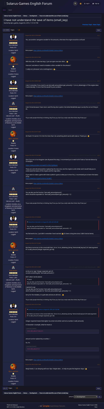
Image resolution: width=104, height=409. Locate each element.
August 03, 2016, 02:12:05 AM (33, 188)
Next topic (96, 24)
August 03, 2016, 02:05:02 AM (33, 81)
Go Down (6, 30)
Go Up (5, 388)
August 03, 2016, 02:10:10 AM (33, 131)
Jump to (71, 396)
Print (98, 30)
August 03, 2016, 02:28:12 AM (33, 364)
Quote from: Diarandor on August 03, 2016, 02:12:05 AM (43, 222)
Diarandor (13, 106)
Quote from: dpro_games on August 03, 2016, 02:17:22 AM (43, 309)
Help (95, 407)
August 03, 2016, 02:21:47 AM (33, 304)
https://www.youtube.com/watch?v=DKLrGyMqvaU (42, 165)
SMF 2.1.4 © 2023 (11, 407)
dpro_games (13, 64)
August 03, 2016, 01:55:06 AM (33, 35)
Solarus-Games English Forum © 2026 (87, 405)
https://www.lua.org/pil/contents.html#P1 (39, 178)
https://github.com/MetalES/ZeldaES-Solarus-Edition (48, 50)
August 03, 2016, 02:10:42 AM (33, 155)
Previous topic (87, 24)
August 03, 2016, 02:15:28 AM (33, 217)
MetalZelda (13, 40)
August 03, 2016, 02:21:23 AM (33, 267)
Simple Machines (20, 407)
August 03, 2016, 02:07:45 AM (33, 103)
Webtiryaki (15, 405)
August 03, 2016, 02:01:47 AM (33, 57)
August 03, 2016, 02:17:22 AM (33, 243)
